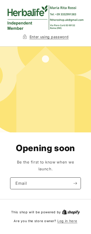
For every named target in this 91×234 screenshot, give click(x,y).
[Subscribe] (75, 183)
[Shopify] (71, 212)
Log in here (67, 221)
